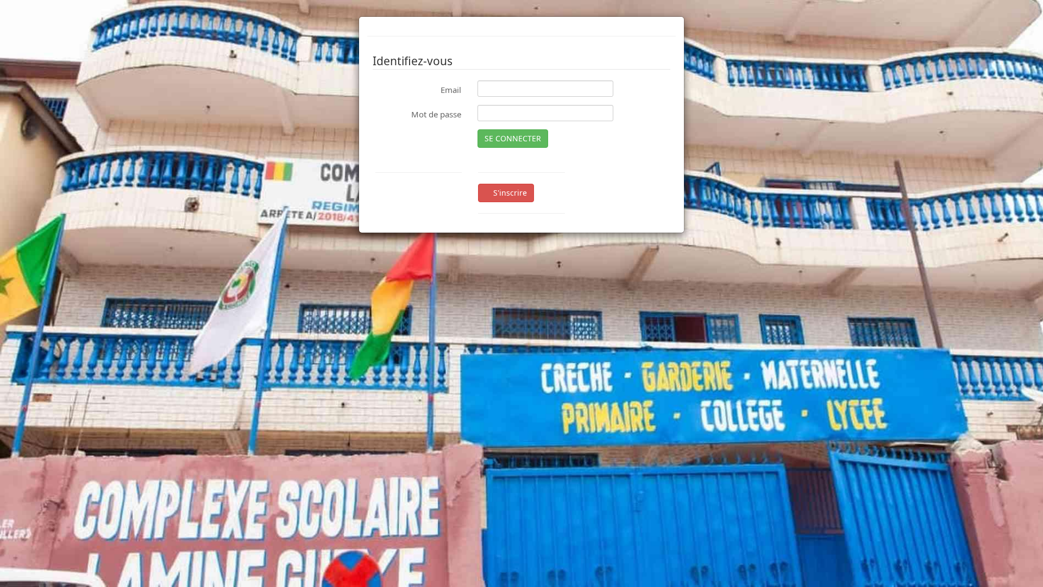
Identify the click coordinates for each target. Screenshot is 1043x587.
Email (451, 89)
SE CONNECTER (513, 138)
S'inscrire (509, 193)
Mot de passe (436, 114)
